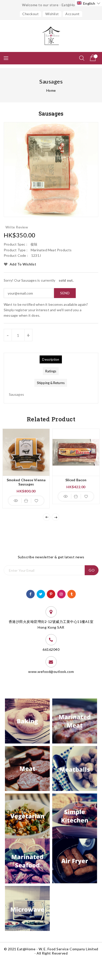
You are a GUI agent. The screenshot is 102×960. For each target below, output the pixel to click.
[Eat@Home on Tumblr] (72, 594)
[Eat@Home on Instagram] (61, 594)
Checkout (30, 14)
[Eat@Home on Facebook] (30, 594)
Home (51, 90)
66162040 (51, 649)
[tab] (51, 359)
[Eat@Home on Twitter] (41, 594)
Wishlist (52, 14)
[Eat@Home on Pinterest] (51, 594)
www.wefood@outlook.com (51, 671)
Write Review (16, 227)
